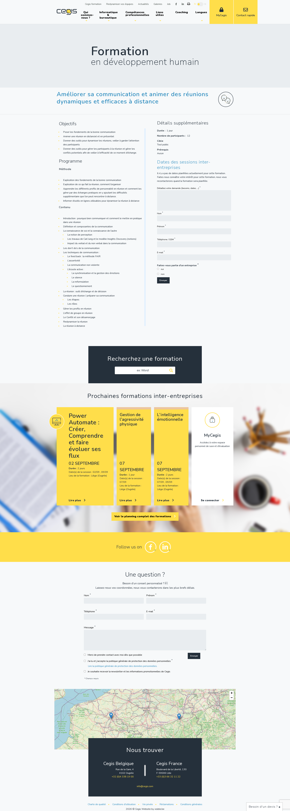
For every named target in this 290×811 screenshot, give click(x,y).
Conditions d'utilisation (124, 804)
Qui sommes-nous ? (87, 15)
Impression (188, 3)
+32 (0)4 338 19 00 (123, 776)
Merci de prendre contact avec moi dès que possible (115, 655)
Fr (195, 4)
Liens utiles (160, 13)
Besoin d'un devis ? (264, 807)
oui (162, 269)
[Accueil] (67, 11)
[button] (111, 716)
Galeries (158, 3)
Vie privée (147, 804)
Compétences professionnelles (137, 13)
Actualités (143, 3)
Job (169, 3)
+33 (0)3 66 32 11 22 (168, 776)
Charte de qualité (97, 804)
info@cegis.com (145, 786)
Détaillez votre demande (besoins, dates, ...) (178, 188)
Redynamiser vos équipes (119, 3)
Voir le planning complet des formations (143, 516)
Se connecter (210, 500)
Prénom (160, 226)
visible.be (159, 809)
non (162, 274)
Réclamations (167, 804)
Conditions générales (191, 804)
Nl (205, 4)
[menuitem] (86, 15)
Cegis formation (93, 3)
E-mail (160, 252)
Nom (159, 213)
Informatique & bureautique (108, 15)
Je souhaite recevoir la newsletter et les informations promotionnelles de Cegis (129, 671)
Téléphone (89, 611)
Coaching (181, 12)
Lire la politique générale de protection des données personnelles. (122, 666)
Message (89, 627)
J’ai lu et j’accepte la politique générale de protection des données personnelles (129, 661)
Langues (201, 12)
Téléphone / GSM (165, 239)
